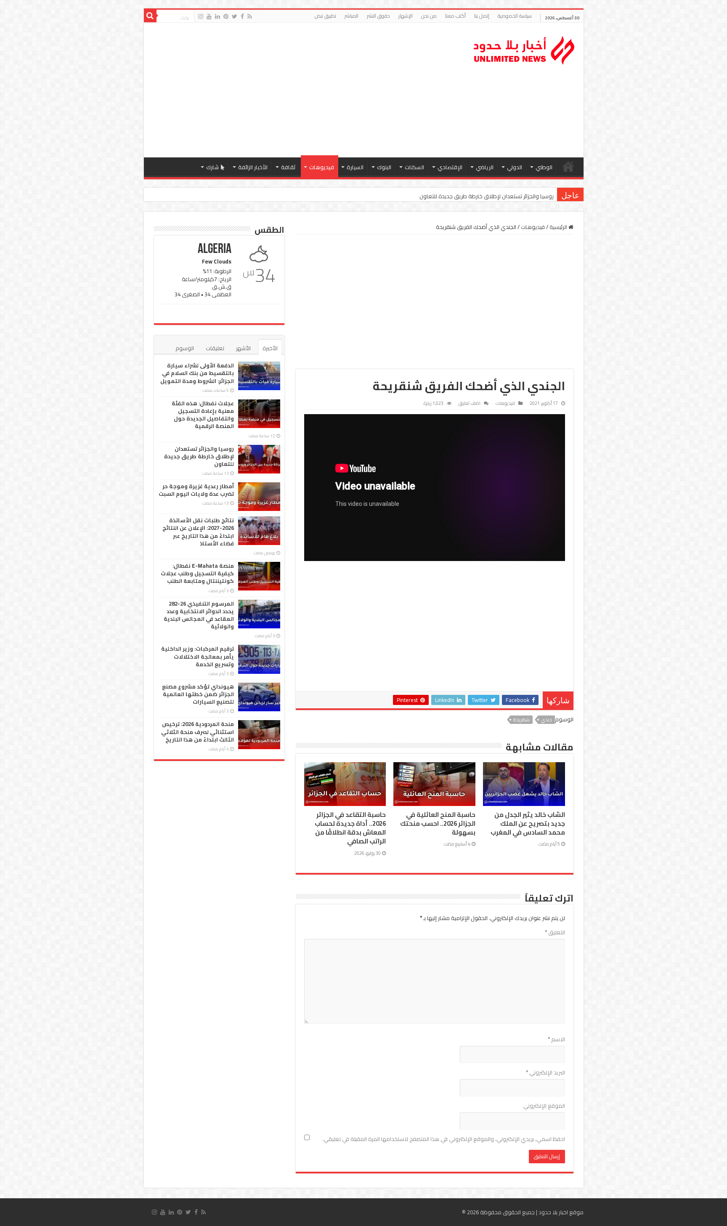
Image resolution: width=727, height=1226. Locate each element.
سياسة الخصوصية (515, 16)
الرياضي (485, 167)
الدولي (514, 167)
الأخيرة (270, 348)
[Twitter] (234, 16)
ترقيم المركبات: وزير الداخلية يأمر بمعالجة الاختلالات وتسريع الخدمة (197, 656)
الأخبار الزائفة (253, 167)
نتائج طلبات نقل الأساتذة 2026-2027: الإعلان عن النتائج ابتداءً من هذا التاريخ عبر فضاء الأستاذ (198, 531)
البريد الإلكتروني (545, 1072)
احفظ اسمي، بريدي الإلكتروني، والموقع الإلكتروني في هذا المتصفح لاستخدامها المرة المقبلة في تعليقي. (443, 1139)
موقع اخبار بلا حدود (561, 1212)
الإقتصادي (450, 167)
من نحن (429, 16)
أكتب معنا (455, 16)
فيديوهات (321, 167)
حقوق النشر (378, 16)
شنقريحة (521, 719)
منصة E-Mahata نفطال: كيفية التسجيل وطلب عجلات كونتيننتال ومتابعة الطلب (197, 573)
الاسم (556, 1039)
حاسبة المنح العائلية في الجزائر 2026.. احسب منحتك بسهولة (437, 823)
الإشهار (405, 16)
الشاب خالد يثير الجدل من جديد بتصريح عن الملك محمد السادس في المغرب (528, 823)
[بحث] (150, 16)
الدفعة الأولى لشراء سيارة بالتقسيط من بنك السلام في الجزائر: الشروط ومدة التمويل (197, 373)
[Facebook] (242, 16)
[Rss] (250, 16)
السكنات (414, 167)
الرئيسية (568, 166)
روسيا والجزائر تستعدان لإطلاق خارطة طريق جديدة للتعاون (486, 196)
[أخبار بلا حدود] (524, 48)
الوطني (544, 167)
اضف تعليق (469, 403)
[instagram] (200, 16)
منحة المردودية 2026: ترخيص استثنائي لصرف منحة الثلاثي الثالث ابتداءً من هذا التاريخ (197, 731)
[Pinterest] (226, 16)
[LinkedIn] (217, 16)
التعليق (555, 932)
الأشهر (243, 348)
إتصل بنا (481, 16)
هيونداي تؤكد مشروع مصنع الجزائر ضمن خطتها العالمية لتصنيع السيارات (198, 694)
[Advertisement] (303, 90)
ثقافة (288, 167)
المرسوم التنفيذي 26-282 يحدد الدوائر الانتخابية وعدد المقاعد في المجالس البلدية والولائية (199, 615)
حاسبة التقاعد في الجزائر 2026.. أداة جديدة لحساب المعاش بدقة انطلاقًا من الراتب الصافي (350, 828)
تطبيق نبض (325, 16)
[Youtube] (209, 16)
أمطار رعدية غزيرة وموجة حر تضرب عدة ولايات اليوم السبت (196, 490)
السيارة (355, 167)
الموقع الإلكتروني (544, 1106)
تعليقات (215, 348)
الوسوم (184, 348)
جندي (546, 719)
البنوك (384, 167)
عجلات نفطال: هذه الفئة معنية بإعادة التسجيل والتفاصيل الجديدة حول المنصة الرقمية (203, 414)
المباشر (351, 16)
